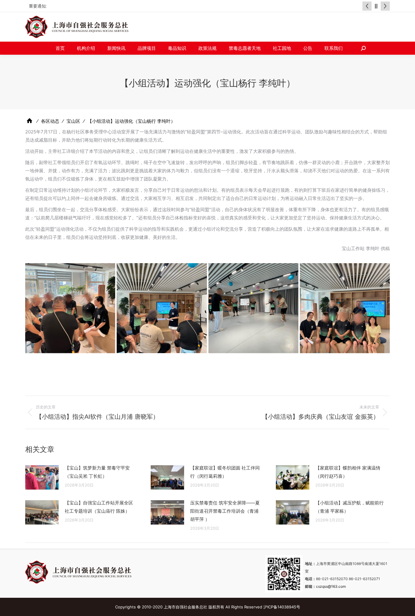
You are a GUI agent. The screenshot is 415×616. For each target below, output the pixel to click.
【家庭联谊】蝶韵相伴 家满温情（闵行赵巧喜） (347, 472)
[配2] (70, 308)
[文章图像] (42, 477)
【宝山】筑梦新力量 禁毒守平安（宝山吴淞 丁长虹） (97, 472)
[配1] (345, 308)
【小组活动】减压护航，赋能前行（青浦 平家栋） (349, 507)
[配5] (253, 308)
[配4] (162, 308)
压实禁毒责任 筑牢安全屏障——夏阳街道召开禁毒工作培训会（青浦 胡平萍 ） (225, 511)
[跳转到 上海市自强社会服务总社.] (29, 121)
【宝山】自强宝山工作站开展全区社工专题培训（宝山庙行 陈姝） (99, 507)
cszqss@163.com (331, 586)
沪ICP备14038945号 (281, 606)
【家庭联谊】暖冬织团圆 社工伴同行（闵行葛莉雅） (225, 472)
